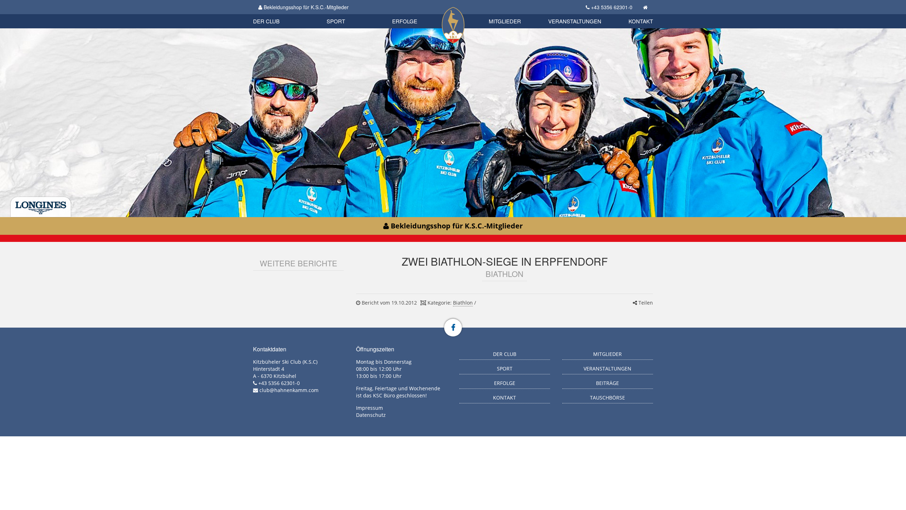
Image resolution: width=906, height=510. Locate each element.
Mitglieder (505, 21)
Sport (336, 21)
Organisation (273, 14)
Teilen (645, 302)
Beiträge (607, 383)
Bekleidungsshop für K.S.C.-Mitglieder (305, 7)
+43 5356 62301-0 (611, 7)
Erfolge (404, 21)
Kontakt (641, 21)
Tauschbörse (607, 397)
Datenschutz (371, 415)
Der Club (266, 21)
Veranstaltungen (574, 21)
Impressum (369, 407)
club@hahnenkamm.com (289, 390)
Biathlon (278, 13)
